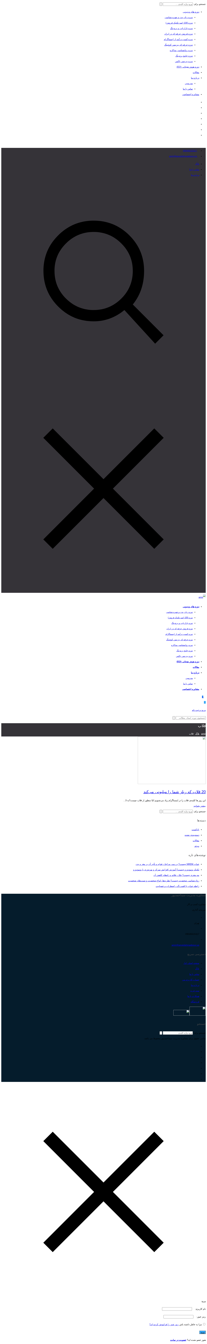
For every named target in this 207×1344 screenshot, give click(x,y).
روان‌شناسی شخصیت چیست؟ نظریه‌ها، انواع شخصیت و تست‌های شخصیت (163, 880)
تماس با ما (188, 89)
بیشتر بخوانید (200, 806)
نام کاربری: (200, 1309)
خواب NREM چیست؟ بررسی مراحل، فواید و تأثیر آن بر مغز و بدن (167, 864)
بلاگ (197, 164)
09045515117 (190, 150)
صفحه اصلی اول (191, 963)
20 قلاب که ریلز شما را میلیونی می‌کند (174, 792)
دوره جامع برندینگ (184, 56)
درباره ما (195, 78)
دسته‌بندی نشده (192, 835)
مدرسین (189, 83)
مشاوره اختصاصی (190, 94)
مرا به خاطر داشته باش (190, 1324)
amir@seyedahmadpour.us (183, 156)
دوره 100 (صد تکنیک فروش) (179, 23)
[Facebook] (198, 129)
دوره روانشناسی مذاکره (181, 50)
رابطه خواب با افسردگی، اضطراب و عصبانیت (177, 886)
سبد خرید (194, 990)
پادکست (195, 829)
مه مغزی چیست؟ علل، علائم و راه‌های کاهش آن (176, 875)
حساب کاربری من (190, 979)
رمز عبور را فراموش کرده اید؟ (164, 1324)
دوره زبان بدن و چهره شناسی (179, 17)
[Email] (198, 102)
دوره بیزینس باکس (184, 61)
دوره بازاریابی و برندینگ (181, 28)
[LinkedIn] (198, 118)
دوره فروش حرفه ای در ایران (178, 34)
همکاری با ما (193, 996)
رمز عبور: (201, 1316)
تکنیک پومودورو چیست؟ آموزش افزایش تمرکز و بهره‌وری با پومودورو (166, 869)
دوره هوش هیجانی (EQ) (188, 67)
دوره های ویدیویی (191, 12)
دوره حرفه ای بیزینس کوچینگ (178, 45)
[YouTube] (198, 113)
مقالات (196, 72)
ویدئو (197, 846)
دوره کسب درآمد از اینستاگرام (178, 39)
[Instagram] (198, 135)
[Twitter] (198, 124)
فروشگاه (195, 1001)
